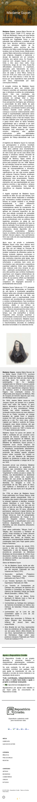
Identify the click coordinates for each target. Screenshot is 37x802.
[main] (18, 13)
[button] (2, 3)
